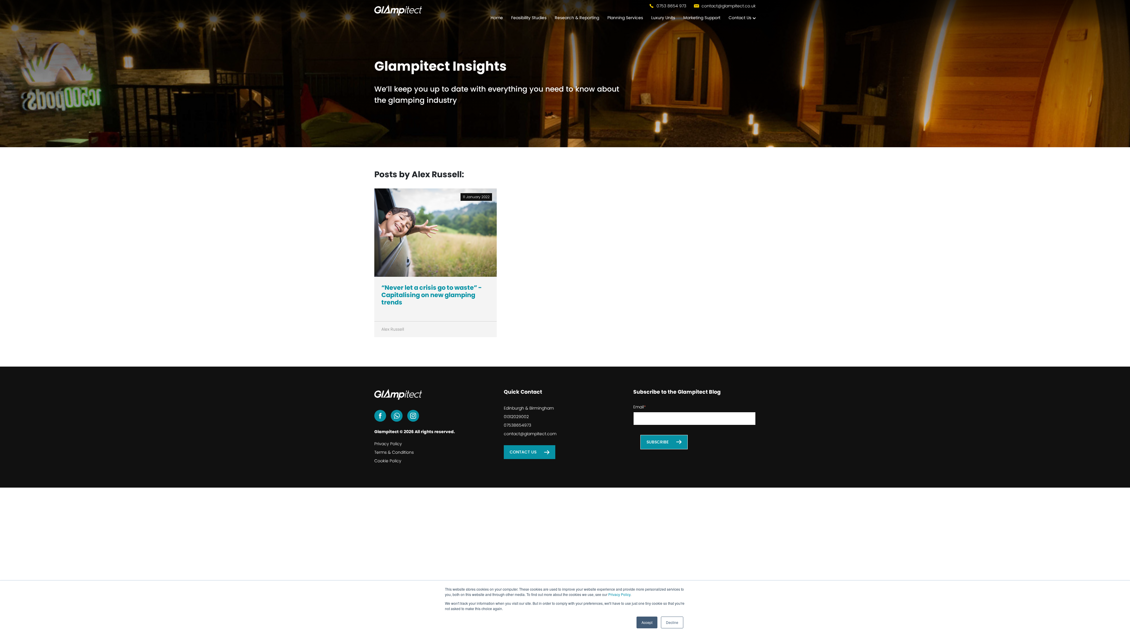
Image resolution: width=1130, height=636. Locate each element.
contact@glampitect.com (530, 434)
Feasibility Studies (528, 18)
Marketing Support (701, 18)
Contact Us (740, 18)
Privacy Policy (619, 594)
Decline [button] (672, 622)
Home (497, 18)
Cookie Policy (387, 461)
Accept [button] (647, 622)
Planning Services (625, 18)
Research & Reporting (577, 18)
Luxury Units (663, 18)
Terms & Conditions (394, 452)
